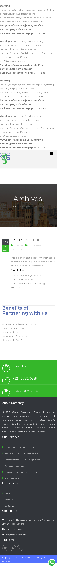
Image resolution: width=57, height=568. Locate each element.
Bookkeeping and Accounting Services (20, 447)
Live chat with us (25, 390)
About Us (9, 500)
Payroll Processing (12, 478)
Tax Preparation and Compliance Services (21, 453)
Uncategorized (35, 245)
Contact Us (9, 506)
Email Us (19, 366)
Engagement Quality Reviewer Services (21, 472)
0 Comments (17, 249)
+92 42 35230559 (25, 378)
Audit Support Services (14, 466)
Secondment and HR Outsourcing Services (22, 460)
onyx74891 (18, 245)
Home (15, 206)
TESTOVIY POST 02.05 (25, 240)
